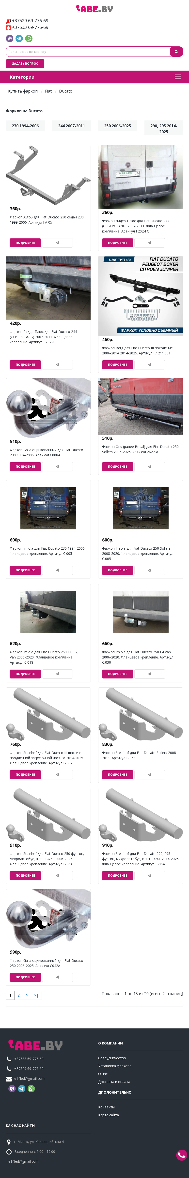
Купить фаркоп (23, 91)
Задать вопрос (25, 63)
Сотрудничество (112, 1058)
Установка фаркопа (114, 1066)
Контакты (106, 1107)
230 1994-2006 (25, 126)
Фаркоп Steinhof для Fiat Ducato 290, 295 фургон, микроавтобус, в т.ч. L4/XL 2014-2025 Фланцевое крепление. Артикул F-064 (140, 858)
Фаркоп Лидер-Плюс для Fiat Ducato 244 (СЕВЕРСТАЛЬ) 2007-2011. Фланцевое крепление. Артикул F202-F (43, 336)
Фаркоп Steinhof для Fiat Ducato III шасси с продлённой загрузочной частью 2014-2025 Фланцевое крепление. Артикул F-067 (46, 757)
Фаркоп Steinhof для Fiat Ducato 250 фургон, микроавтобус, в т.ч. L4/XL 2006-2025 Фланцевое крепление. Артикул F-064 (47, 858)
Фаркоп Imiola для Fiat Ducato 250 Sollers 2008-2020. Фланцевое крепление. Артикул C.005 (137, 553)
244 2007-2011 (71, 126)
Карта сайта (108, 1115)
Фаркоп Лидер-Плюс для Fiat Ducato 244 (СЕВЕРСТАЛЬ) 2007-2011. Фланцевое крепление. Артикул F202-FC (135, 225)
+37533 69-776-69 (30, 27)
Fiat (48, 91)
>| (36, 995)
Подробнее (25, 243)
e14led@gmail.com (29, 1078)
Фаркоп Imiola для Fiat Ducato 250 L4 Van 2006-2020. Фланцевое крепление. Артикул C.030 (137, 657)
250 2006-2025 (117, 126)
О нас (103, 1074)
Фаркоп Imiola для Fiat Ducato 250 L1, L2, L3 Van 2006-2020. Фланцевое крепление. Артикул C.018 (46, 657)
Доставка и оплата (114, 1082)
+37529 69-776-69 (30, 20)
